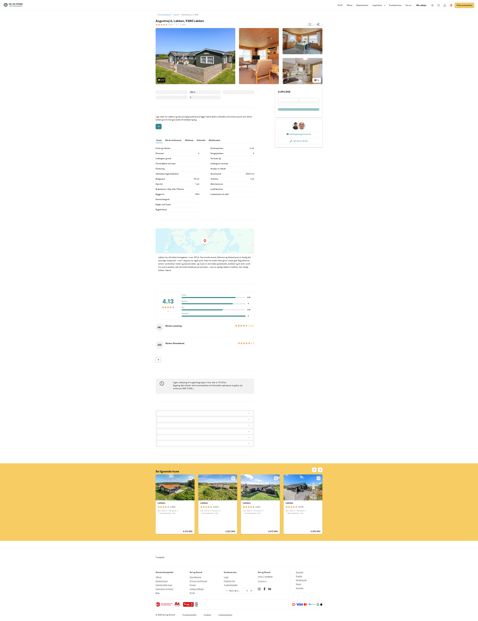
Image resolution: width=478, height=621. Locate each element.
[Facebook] (264, 588)
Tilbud (349, 5)
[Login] (444, 5)
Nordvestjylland (164, 15)
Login (226, 577)
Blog (157, 593)
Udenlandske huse (164, 585)
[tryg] (189, 606)
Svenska (299, 588)
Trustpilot (160, 557)
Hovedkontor (195, 577)
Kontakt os (262, 581)
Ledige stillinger (197, 589)
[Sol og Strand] (13, 5)
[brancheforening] (164, 606)
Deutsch (299, 572)
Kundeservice (395, 5)
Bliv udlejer (421, 5)
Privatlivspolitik (189, 615)
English (299, 576)
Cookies (207, 615)
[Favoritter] (438, 5)
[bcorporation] (197, 606)
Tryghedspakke (231, 585)
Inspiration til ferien (164, 589)
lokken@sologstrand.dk (300, 134)
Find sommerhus (464, 5)
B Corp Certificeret (198, 581)
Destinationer (362, 5)
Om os (408, 5)
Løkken (176, 15)
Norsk (298, 584)
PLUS (340, 5)
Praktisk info (229, 581)
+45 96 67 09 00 (300, 141)
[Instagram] (259, 588)
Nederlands (301, 580)
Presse (193, 585)
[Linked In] (269, 588)
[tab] (166, 499)
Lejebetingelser (225, 615)
